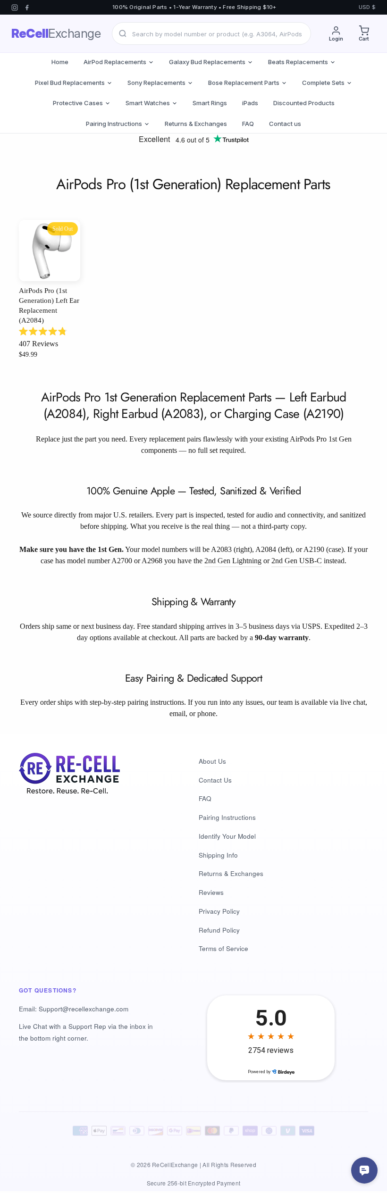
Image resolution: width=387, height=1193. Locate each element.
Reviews (211, 892)
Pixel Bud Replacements (70, 82)
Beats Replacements (298, 62)
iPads (250, 103)
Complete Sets (323, 82)
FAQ (248, 123)
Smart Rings (210, 103)
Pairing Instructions (114, 123)
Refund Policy (219, 930)
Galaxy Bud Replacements (207, 62)
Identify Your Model (227, 836)
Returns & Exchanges (196, 123)
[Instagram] (14, 7)
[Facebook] (27, 7)
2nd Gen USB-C (296, 561)
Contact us (285, 123)
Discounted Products (304, 103)
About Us (212, 761)
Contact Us (215, 780)
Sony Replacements (156, 82)
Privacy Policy (219, 911)
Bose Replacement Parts (243, 82)
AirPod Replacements (115, 62)
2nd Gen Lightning (232, 561)
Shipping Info (218, 855)
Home (59, 62)
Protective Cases (78, 103)
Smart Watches (148, 103)
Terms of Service (223, 948)
